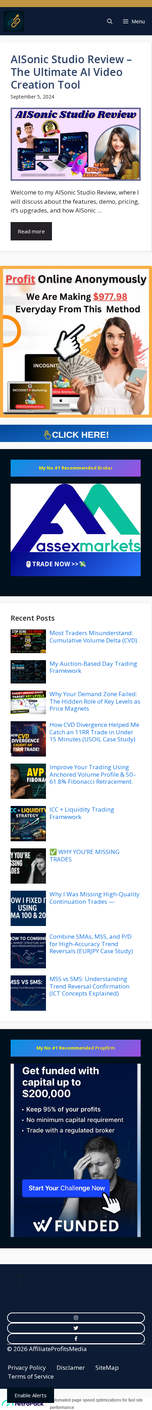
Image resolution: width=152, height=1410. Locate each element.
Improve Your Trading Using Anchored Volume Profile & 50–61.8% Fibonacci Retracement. (92, 774)
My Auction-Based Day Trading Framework (93, 667)
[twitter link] (76, 1328)
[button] (110, 21)
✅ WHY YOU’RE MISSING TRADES (84, 855)
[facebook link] (76, 1338)
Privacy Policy (27, 1367)
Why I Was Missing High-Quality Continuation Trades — (94, 897)
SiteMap (107, 1367)
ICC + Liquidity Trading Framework (81, 812)
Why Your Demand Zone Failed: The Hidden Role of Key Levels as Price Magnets (94, 701)
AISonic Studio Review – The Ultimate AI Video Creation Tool (71, 72)
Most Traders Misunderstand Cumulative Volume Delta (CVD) (93, 636)
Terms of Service (31, 1376)
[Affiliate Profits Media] (14, 21)
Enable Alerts (30, 1395)
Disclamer (71, 1367)
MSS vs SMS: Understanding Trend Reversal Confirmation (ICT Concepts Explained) (89, 986)
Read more (31, 231)
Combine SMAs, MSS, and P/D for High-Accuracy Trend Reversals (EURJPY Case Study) (91, 943)
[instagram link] (76, 1318)
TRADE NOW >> (55, 564)
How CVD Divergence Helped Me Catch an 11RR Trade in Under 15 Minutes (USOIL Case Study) (94, 732)
